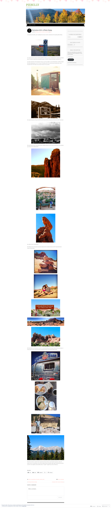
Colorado (37, 479)
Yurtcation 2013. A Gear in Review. (58, 481)
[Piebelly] (55, 23)
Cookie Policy (24, 506)
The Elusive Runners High (32, 481)
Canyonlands (33, 479)
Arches (29, 479)
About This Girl (32, 24)
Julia (50, 31)
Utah (43, 479)
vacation (43, 31)
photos (40, 31)
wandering (47, 31)
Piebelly (32, 5)
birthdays (37, 31)
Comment (60, 497)
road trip (40, 479)
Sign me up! (71, 59)
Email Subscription (75, 50)
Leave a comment (61, 479)
